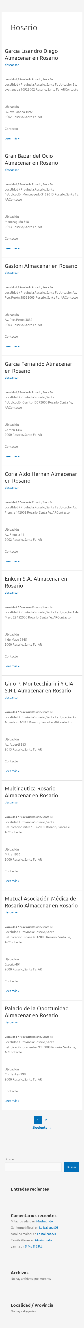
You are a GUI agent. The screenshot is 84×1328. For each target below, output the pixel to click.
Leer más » (12, 138)
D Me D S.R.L (33, 1246)
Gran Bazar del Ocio (31, 159)
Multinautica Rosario (31, 792)
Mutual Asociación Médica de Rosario (41, 902)
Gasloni (41, 266)
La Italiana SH (48, 1227)
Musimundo (44, 1221)
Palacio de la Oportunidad (37, 1011)
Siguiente (42, 1127)
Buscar (9, 1159)
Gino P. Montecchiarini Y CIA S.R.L (39, 687)
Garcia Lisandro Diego (31, 54)
